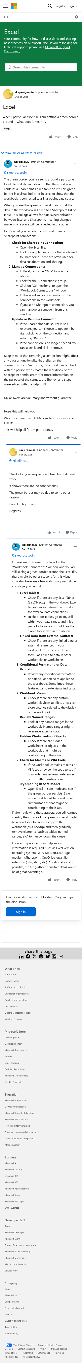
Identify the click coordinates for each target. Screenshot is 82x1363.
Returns (8, 1056)
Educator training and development (22, 1132)
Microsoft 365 (11, 1182)
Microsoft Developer (14, 1232)
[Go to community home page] (14, 6)
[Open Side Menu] (5, 6)
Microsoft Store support (16, 1050)
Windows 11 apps (13, 1019)
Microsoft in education (15, 1100)
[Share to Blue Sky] (48, 956)
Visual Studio (11, 1270)
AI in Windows (12, 1006)
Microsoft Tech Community (17, 1251)
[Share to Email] (61, 956)
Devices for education (15, 1106)
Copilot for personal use (16, 999)
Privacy (43, 1348)
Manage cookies (59, 1348)
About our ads (11, 1356)
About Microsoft (12, 1295)
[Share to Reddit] (41, 956)
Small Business (12, 1207)
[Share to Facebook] (28, 956)
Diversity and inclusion (16, 1320)
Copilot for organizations (17, 993)
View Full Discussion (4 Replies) (24, 152)
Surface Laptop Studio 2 (16, 987)
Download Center (13, 1043)
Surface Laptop (12, 980)
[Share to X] (34, 956)
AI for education (12, 1144)
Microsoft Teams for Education (19, 1112)
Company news (12, 1301)
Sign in (21, 912)
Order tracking (12, 1062)
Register (60, 6)
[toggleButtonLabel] (76, 17)
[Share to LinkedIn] (21, 956)
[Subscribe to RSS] (54, 956)
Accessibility (11, 1327)
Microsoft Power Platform (17, 1188)
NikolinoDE (21, 162)
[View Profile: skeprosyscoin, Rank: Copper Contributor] (8, 94)
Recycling (59, 1352)
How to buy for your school (17, 1125)
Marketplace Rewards (15, 1264)
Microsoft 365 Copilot (15, 1201)
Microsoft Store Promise (16, 1075)
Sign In (73, 6)
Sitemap (9, 1348)
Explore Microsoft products (18, 1012)
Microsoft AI (11, 1163)
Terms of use (11, 1352)
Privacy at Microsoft (14, 1307)
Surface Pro (10, 974)
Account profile (12, 1037)
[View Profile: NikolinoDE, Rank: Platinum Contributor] (8, 164)
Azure (7, 1226)
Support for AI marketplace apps (20, 1245)
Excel (10, 17)
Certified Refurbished (15, 1069)
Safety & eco (44, 1352)
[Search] (50, 6)
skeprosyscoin (24, 92)
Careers (8, 1288)
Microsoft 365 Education (16, 1119)
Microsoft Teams (12, 1194)
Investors (9, 1314)
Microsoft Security (13, 1169)
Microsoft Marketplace (16, 1257)
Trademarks (27, 1352)
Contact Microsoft (26, 1348)
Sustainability (11, 1333)
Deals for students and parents (20, 1138)
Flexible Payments (13, 1081)
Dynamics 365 (11, 1175)
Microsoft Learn (12, 1238)
